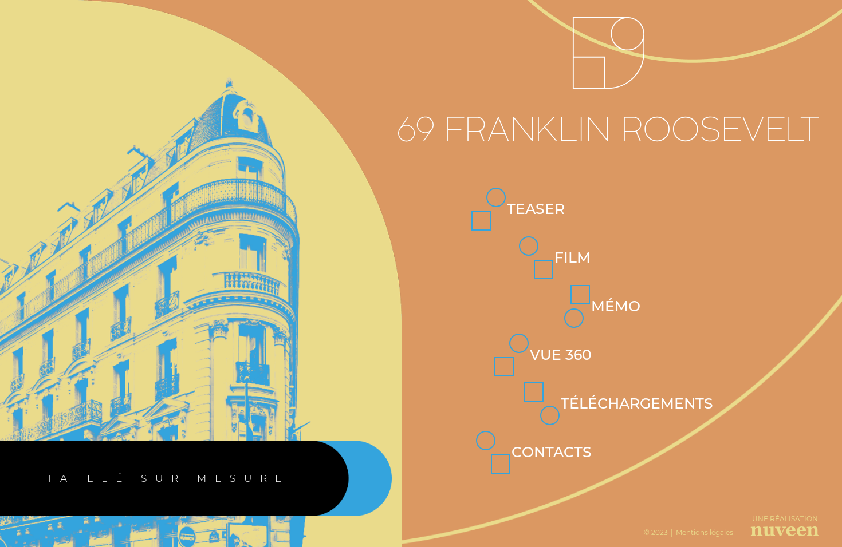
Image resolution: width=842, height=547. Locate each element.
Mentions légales (704, 532)
